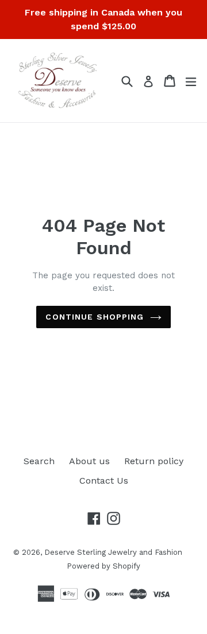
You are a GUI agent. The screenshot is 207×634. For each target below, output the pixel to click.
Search (39, 461)
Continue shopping (94, 316)
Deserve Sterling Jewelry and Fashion (113, 552)
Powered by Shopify (103, 566)
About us (89, 461)
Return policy (153, 461)
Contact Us (103, 480)
